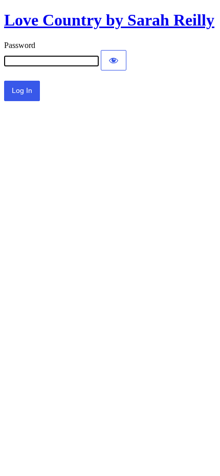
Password (19, 45)
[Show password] (113, 60)
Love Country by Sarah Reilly (109, 20)
